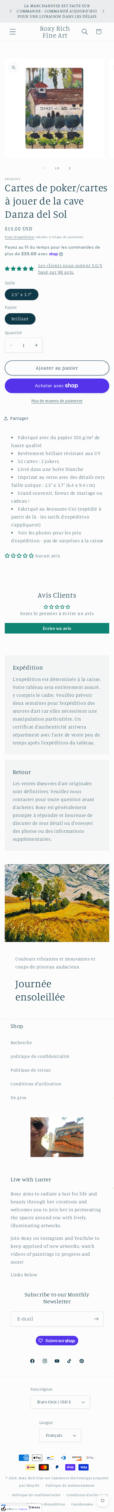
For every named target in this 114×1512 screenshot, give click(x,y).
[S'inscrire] (96, 1318)
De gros (19, 1097)
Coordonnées (82, 1504)
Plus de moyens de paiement (57, 400)
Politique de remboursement (70, 1485)
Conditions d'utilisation (36, 1083)
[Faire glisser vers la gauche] (44, 168)
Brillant (20, 318)
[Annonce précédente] (10, 11)
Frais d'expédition (19, 237)
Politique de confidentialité (36, 1495)
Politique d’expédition (46, 1504)
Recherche (21, 1042)
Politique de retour (31, 1070)
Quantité (13, 332)
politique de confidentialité (40, 1056)
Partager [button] (19, 418)
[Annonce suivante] (103, 11)
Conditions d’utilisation (87, 1495)
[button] (13, 32)
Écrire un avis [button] (57, 628)
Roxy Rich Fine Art (34, 1478)
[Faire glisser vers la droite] (70, 168)
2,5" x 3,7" (21, 294)
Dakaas (34, 1507)
